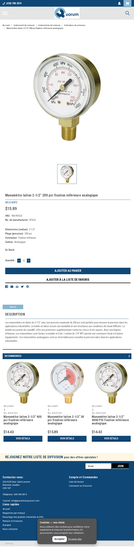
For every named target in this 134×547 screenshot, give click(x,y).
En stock (9, 249)
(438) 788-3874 (13, 3)
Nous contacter (10, 529)
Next (129, 356)
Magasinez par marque (14, 513)
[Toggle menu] (5, 13)
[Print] (17, 286)
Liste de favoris (76, 482)
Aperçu (13, 307)
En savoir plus (75, 539)
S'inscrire (87, 486)
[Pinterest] (27, 286)
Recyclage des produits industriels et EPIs (23, 517)
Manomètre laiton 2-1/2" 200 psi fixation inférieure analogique (34, 28)
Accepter (59, 539)
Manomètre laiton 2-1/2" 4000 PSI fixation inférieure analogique (110, 420)
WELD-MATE (8, 406)
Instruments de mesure (49, 25)
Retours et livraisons (13, 521)
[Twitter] (22, 286)
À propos (7, 525)
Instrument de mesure (24, 25)
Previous (125, 356)
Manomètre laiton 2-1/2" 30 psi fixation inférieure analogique (66, 420)
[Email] (11, 286)
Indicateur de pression (74, 25)
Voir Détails (23, 438)
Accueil (6, 25)
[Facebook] (6, 286)
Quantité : (10, 260)
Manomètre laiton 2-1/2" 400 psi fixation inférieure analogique (22, 420)
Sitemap (9, 543)
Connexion (74, 486)
